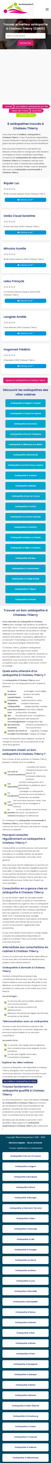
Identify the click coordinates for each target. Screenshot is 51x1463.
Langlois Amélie (15, 317)
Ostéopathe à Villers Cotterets (25, 547)
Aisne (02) (37, 110)
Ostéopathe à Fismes (25, 599)
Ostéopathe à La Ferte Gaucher (25, 516)
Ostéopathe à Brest (25, 1187)
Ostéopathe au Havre (25, 1260)
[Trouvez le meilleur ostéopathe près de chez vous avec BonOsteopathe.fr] (18, 15)
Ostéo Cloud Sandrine (19, 216)
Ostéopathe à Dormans (25, 423)
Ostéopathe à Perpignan (25, 1364)
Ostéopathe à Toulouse (25, 1437)
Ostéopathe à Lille (25, 1239)
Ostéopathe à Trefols (25, 506)
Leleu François (14, 281)
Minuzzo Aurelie (15, 248)
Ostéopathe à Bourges (25, 1197)
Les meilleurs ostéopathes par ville (32, 106)
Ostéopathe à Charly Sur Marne (25, 413)
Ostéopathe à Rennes (25, 1395)
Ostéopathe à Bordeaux (25, 1176)
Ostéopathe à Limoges (25, 1249)
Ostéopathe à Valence (25, 1447)
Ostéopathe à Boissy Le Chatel (25, 537)
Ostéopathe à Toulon (25, 1426)
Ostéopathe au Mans (25, 1270)
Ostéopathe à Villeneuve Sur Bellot (25, 444)
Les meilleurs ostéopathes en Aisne (20, 1081)
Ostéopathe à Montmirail (25, 454)
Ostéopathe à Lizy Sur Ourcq (25, 496)
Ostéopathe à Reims (25, 1385)
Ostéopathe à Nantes (25, 1322)
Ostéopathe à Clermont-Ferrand (25, 1208)
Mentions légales (17, 1142)
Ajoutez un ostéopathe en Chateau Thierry (25, 380)
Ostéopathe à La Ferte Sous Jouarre (25, 465)
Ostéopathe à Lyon (25, 1281)
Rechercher (25, 43)
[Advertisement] (25, 76)
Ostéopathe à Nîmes (26, 1343)
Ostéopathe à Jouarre (25, 475)
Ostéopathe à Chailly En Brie (25, 578)
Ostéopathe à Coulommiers (25, 568)
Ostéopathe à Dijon (25, 1218)
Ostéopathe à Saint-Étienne (25, 1405)
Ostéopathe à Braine (25, 558)
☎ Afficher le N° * (25, 199)
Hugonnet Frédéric (17, 349)
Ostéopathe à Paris (25, 1353)
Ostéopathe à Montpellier (25, 1301)
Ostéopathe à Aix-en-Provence (25, 1156)
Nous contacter (34, 1142)
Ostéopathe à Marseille (25, 1291)
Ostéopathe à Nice (25, 1333)
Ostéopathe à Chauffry (25, 527)
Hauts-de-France (20, 110)
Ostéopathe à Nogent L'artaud (25, 403)
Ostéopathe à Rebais (25, 485)
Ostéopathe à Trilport (25, 589)
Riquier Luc (11, 183)
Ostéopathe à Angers (25, 1166)
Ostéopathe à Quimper (25, 1374)
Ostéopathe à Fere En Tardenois (25, 434)
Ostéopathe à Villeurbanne (25, 1457)
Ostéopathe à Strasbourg (25, 1416)
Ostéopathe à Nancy (25, 1312)
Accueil (8, 106)
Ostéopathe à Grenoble (25, 1228)
